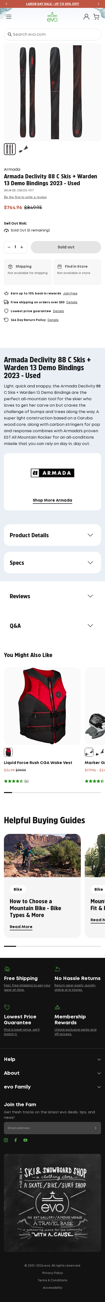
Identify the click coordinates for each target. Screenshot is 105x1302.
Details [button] (71, 302)
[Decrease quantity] (9, 247)
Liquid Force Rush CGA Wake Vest (38, 763)
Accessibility (52, 1288)
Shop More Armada (52, 500)
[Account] (86, 17)
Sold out (66, 247)
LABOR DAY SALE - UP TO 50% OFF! (52, 4)
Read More (21, 927)
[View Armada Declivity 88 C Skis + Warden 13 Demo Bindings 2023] (10, 149)
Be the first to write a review (25, 197)
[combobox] (52, 34)
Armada (12, 169)
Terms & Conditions (52, 1280)
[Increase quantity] (22, 247)
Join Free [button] (70, 293)
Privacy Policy (52, 1273)
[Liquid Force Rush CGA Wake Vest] (42, 706)
